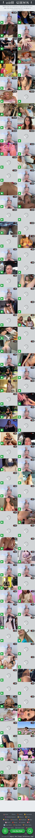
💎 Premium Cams (8, 827)
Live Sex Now (17, 831)
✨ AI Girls (29, 827)
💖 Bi (28, 822)
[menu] (5, 831)
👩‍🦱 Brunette (13, 819)
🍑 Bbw (30, 819)
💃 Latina (19, 814)
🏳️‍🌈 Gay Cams (17, 825)
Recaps (20, 836)
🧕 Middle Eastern (10, 817)
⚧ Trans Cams (27, 825)
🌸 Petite (7, 822)
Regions (12, 836)
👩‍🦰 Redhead (22, 819)
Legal (32, 836)
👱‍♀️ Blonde (6, 819)
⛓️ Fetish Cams (19, 827)
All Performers (26, 836)
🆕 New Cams (8, 825)
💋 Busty (14, 822)
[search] (30, 831)
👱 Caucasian (28, 814)
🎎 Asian (5, 814)
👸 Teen (27, 817)
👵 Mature (20, 817)
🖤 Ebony (12, 814)
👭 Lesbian (22, 822)
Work (16, 836)
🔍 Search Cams (27, 833)
